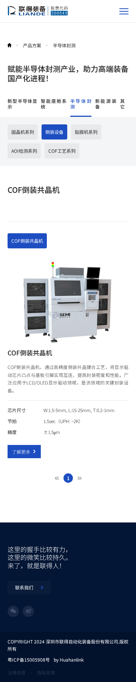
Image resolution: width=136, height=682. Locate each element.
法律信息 (17, 672)
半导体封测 (80, 104)
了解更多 (21, 451)
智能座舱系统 (53, 104)
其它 (122, 104)
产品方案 (32, 45)
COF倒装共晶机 (27, 240)
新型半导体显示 (22, 104)
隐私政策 (46, 672)
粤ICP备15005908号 (29, 659)
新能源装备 (105, 104)
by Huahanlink (69, 659)
